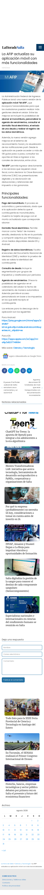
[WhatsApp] (17, 370)
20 (21, 834)
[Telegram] (29, 370)
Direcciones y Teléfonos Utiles (14, 880)
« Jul (4, 850)
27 (21, 839)
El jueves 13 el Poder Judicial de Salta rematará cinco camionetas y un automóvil (12, 387)
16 (38, 830)
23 (38, 834)
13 (20, 830)
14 (26, 830)
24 (4, 839)
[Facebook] (4, 370)
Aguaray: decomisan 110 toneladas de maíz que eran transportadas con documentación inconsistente (32, 387)
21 (26, 834)
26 (15, 839)
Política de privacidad (11, 886)
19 (15, 834)
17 (3, 834)
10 (3, 830)
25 (9, 839)
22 (33, 834)
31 (3, 844)
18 (9, 834)
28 (27, 839)
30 (38, 839)
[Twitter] (10, 370)
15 (32, 830)
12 (15, 830)
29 (33, 839)
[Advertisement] (22, 22)
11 (8, 830)
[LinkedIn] (23, 370)
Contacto (6, 883)
